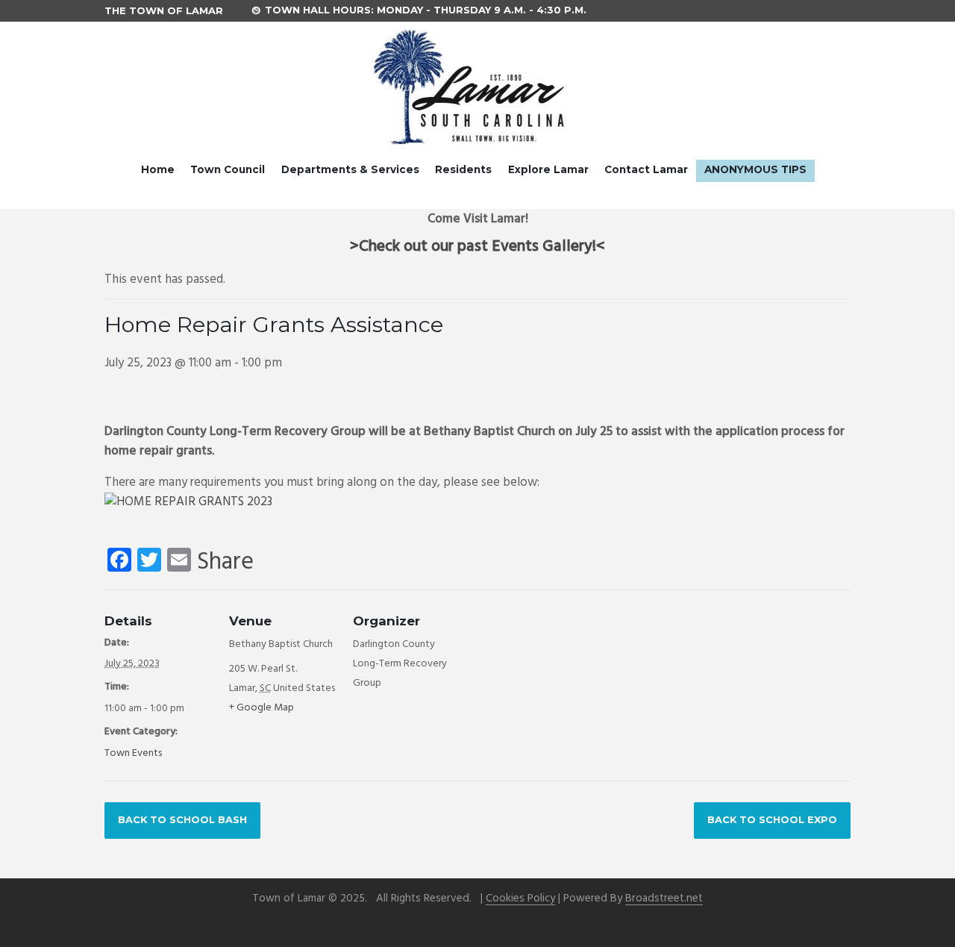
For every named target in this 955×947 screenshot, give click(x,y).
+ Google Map (261, 707)
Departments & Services (350, 169)
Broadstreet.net (664, 899)
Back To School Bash (182, 819)
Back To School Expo (772, 819)
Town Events (133, 753)
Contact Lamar (646, 169)
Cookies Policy (520, 899)
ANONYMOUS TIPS (755, 169)
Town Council (227, 169)
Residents (463, 169)
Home (158, 169)
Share (225, 563)
